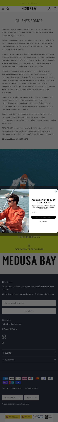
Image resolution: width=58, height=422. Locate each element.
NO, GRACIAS (43, 221)
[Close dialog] (56, 191)
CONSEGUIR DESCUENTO (44, 217)
